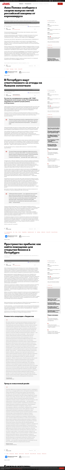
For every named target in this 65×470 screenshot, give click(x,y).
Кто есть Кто (46, 3)
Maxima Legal (35, 169)
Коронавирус (11, 69)
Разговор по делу (11, 453)
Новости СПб (20, 69)
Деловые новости (21, 453)
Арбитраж (38, 232)
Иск (35, 232)
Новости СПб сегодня (54, 232)
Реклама (41, 3)
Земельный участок (9, 232)
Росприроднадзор (24, 232)
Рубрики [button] (21, 3)
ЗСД (13, 232)
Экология (19, 232)
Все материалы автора (16, 29)
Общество (16, 453)
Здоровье (7, 69)
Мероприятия (35, 3)
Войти (60, 3)
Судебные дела (43, 232)
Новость (16, 69)
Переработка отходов (31, 232)
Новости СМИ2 (7, 75)
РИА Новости (31, 37)
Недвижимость (44, 453)
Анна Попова (14, 33)
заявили (18, 59)
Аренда (7, 453)
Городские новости (7, 233)
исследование (21, 51)
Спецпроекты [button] (28, 3)
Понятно (61, 468)
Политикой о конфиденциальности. (16, 468)
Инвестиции (39, 453)
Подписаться (40, 0)
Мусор (16, 232)
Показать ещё (50, 114)
